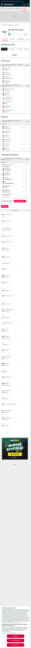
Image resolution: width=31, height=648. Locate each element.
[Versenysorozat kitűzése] (25, 29)
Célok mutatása (15, 645)
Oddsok (12, 39)
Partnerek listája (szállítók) (8, 633)
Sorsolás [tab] (4, 206)
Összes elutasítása (15, 640)
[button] (27, 34)
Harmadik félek (18, 622)
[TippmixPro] (4, 49)
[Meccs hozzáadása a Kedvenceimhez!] (1, 69)
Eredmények (20, 39)
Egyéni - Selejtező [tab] (7, 201)
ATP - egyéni (15, 25)
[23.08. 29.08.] (18, 34)
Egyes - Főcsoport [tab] (20, 201)
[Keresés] (24, 4)
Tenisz (5, 25)
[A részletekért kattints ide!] (15, 69)
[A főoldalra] (9, 4)
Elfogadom (15, 636)
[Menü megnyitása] (27, 4)
